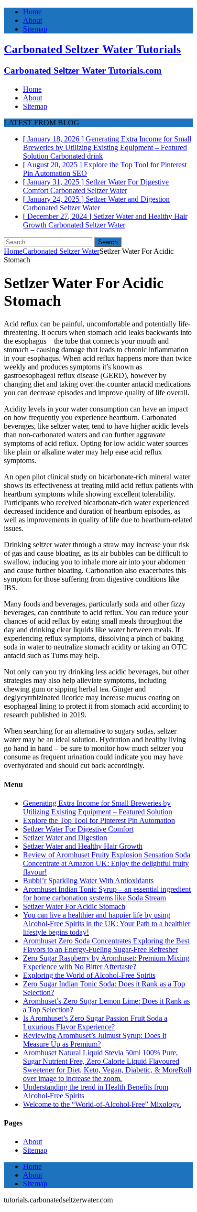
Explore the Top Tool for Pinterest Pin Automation (99, 820)
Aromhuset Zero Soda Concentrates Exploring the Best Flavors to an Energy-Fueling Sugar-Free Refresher (106, 945)
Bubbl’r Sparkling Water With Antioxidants (88, 881)
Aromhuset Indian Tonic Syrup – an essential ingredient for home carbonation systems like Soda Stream (107, 893)
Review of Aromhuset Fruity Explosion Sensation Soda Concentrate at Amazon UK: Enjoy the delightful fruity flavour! (106, 863)
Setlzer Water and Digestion (65, 837)
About (32, 20)
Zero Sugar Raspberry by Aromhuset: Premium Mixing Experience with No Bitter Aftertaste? (106, 962)
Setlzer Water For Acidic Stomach (74, 906)
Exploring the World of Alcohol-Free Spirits (89, 975)
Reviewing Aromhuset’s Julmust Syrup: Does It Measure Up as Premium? (94, 1039)
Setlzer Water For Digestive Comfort (78, 829)
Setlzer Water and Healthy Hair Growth (82, 846)
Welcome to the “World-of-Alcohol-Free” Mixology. (102, 1104)
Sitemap (35, 29)
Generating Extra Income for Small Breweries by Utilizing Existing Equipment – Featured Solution (97, 807)
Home (32, 12)
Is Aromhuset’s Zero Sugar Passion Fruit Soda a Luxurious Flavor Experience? (95, 1022)
